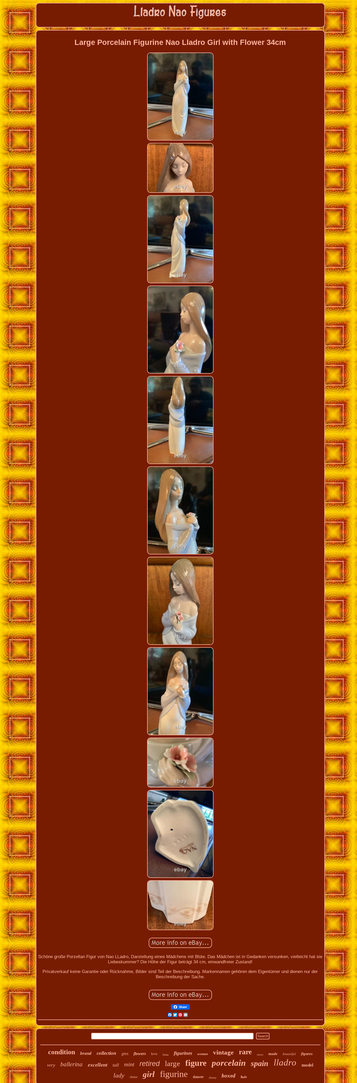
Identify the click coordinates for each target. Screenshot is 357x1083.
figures (307, 1054)
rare (245, 1052)
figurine (174, 1074)
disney (212, 1077)
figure (195, 1063)
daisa (166, 1054)
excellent (97, 1065)
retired (150, 1064)
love (154, 1053)
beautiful (289, 1054)
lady (118, 1075)
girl (149, 1074)
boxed (228, 1076)
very (51, 1065)
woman (202, 1054)
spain (259, 1063)
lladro (285, 1062)
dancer (198, 1077)
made (273, 1054)
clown (260, 1054)
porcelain (229, 1063)
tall (116, 1065)
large (172, 1063)
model (307, 1065)
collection (106, 1053)
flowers (140, 1053)
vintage (223, 1052)
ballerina (71, 1064)
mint (129, 1064)
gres (125, 1053)
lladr (244, 1077)
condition (61, 1052)
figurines (183, 1053)
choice (133, 1077)
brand (85, 1053)
